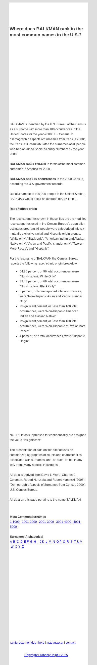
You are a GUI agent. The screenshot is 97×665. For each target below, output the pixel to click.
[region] (48, 389)
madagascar (55, 642)
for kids (31, 642)
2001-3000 (46, 522)
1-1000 (15, 522)
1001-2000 (29, 522)
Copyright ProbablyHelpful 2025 (46, 655)
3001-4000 (63, 522)
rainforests (17, 642)
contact (70, 642)
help (41, 642)
